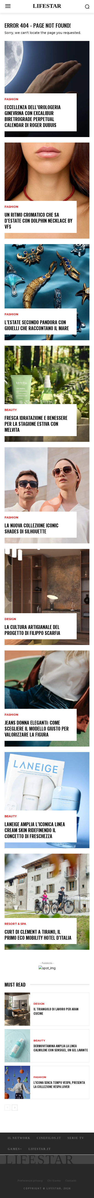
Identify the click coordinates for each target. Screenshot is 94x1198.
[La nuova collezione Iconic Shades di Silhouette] (47, 495)
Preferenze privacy (30, 1180)
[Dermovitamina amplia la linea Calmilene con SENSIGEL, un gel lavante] (17, 1045)
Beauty (11, 410)
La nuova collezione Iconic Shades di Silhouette (31, 528)
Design (10, 619)
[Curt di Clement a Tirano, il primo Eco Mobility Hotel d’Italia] (47, 902)
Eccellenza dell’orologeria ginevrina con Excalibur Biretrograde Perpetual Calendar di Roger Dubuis (33, 116)
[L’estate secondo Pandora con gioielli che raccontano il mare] (47, 292)
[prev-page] (7, 1108)
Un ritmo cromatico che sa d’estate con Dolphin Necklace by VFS (38, 220)
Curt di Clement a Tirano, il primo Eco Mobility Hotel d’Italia (38, 934)
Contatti (70, 1180)
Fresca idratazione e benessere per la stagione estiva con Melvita (36, 423)
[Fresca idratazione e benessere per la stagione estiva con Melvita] (47, 394)
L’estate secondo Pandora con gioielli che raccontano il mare (37, 325)
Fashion (11, 99)
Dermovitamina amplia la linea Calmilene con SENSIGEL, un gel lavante (61, 1047)
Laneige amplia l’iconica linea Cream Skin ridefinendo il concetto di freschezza (35, 830)
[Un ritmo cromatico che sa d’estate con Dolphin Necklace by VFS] (47, 191)
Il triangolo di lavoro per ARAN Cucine (56, 1010)
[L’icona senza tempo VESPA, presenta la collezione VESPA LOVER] (17, 1082)
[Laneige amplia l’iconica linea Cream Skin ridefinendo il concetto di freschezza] (47, 800)
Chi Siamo (54, 1180)
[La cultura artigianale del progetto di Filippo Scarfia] (47, 597)
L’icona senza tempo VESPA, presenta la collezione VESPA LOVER (59, 1084)
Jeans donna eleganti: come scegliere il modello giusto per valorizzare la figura (37, 728)
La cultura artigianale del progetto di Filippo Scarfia (32, 629)
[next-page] (15, 1108)
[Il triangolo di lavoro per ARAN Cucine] (17, 1009)
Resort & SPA (15, 924)
